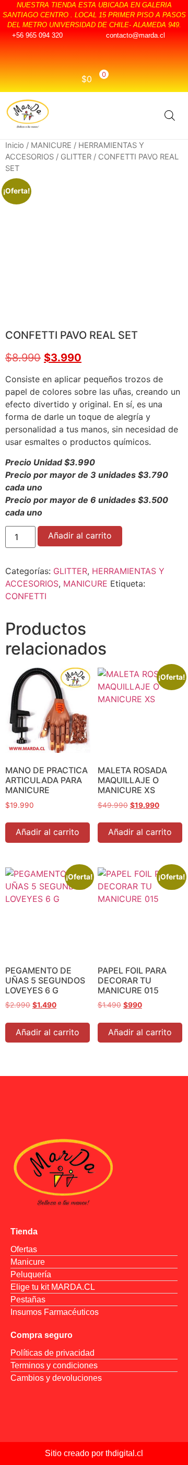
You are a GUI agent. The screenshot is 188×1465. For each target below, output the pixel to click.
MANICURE (51, 145)
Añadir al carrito (80, 535)
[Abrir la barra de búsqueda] (169, 115)
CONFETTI (25, 596)
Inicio (14, 145)
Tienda (24, 1231)
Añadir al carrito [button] (47, 832)
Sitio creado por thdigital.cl (94, 1453)
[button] (142, 115)
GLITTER (76, 157)
